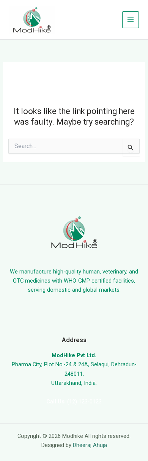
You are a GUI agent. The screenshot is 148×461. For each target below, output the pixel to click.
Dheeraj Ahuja (90, 445)
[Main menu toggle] (130, 19)
